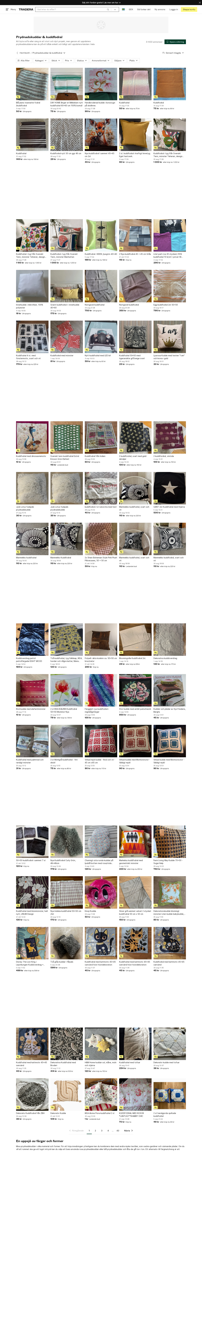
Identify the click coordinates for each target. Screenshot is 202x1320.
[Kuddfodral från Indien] (101, 437)
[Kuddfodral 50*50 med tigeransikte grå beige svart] (135, 337)
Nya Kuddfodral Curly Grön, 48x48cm (63, 861)
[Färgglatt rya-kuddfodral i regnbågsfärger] (101, 690)
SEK (131, 9)
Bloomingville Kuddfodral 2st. (132, 658)
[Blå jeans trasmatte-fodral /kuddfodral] (32, 84)
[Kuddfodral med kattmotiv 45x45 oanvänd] (169, 943)
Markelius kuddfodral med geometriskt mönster (131, 861)
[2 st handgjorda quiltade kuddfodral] (169, 1094)
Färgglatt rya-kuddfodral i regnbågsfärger (97, 710)
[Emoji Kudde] (101, 892)
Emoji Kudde (90, 911)
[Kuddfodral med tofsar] (135, 1044)
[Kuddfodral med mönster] (66, 337)
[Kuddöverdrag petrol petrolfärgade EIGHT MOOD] (32, 639)
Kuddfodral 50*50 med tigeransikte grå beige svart (132, 357)
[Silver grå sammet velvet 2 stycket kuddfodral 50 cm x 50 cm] (135, 892)
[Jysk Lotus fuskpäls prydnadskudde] (32, 488)
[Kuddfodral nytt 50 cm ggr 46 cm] (66, 135)
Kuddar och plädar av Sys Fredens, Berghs (169, 710)
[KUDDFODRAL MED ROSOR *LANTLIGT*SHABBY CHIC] (135, 1094)
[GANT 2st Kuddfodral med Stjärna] (169, 488)
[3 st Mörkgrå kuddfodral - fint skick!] (66, 741)
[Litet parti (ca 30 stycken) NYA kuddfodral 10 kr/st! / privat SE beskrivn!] (169, 235)
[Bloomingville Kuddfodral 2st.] (135, 639)
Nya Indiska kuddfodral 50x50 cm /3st (65, 912)
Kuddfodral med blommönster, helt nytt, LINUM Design (32, 912)
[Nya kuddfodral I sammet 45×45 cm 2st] (101, 135)
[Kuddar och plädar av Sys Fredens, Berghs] (169, 690)
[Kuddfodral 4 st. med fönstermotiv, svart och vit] (32, 337)
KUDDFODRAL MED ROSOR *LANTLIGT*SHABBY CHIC (131, 1114)
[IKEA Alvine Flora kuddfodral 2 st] (101, 1094)
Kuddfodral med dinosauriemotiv (31, 456)
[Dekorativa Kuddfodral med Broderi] (66, 1044)
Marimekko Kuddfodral (60, 557)
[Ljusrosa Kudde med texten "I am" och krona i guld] (169, 337)
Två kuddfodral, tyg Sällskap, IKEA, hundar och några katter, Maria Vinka (66, 660)
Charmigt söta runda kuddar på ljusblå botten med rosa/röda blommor (99, 862)
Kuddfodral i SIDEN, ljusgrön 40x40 (101, 254)
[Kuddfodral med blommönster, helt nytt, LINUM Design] (32, 892)
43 (118, 1130)
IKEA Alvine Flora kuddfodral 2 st (99, 1113)
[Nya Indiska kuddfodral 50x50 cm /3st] (66, 892)
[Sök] (108, 9)
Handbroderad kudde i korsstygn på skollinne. (100, 104)
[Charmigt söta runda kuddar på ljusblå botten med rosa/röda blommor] (101, 841)
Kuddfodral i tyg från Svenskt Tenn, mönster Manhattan (64, 255)
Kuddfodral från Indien (95, 456)
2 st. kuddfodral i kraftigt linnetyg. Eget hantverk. (135, 154)
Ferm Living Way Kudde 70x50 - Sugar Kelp (168, 861)
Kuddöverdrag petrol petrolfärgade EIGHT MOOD (29, 659)
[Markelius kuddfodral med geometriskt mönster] (135, 841)
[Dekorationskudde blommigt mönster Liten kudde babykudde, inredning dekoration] (169, 892)
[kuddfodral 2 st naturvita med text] (101, 488)
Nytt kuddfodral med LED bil (98, 355)
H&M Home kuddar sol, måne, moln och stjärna (100, 1063)
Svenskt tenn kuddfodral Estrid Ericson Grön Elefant (64, 457)
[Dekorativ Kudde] (66, 1094)
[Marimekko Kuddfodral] (66, 539)
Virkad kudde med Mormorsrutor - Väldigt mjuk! (134, 761)
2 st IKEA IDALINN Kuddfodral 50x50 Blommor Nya (63, 710)
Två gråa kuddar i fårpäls (61, 962)
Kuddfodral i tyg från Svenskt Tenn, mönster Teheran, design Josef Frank (167, 155)
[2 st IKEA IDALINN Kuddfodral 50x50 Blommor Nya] (66, 690)
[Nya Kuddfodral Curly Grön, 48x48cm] (66, 841)
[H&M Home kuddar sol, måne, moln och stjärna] (101, 1044)
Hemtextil (25, 53)
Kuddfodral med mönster (61, 355)
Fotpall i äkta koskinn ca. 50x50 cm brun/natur (101, 659)
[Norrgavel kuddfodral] (101, 286)
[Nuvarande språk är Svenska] (123, 9)
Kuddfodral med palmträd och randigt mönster (30, 761)
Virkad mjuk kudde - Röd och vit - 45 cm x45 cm (100, 761)
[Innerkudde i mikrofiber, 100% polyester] (32, 286)
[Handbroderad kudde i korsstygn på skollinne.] (101, 84)
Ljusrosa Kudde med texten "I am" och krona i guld (169, 357)
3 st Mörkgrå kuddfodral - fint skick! (64, 761)
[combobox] (73, 9)
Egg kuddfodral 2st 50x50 (165, 305)
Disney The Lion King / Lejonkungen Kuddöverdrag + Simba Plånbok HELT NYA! (29, 963)
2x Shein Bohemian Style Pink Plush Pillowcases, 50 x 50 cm (101, 559)
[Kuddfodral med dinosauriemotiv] (32, 437)
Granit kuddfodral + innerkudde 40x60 (64, 306)
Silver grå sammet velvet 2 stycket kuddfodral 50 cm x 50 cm (135, 912)
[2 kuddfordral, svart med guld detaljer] (135, 437)
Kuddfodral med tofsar (129, 1062)
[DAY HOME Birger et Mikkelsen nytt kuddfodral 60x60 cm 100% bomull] (66, 84)
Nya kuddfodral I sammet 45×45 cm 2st (99, 154)
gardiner (154, 1146)
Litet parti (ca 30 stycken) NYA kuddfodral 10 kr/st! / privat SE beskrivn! (167, 255)
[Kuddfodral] (135, 84)
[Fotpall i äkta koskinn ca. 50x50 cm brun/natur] (101, 639)
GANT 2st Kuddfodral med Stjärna (169, 507)
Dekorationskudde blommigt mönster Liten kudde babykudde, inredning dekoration (168, 912)
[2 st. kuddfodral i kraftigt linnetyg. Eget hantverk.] (135, 135)
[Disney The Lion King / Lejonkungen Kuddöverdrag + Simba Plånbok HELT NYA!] (32, 943)
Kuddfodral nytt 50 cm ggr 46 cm (65, 153)
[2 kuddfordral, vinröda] (169, 437)
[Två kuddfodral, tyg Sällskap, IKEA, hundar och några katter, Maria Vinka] (66, 639)
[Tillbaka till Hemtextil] (17, 53)
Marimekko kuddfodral (26, 557)
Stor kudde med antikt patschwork (135, 709)
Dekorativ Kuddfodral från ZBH (30, 1113)
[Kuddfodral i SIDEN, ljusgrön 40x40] (101, 235)
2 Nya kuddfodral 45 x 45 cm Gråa (135, 254)
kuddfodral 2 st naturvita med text (101, 507)
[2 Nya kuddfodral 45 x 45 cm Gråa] (135, 235)
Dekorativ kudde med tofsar (166, 1062)
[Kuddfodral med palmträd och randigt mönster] (32, 741)
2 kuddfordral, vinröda (163, 456)
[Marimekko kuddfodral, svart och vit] (135, 488)
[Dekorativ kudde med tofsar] (169, 1044)
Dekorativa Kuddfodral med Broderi (63, 1063)
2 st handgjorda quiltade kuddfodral (164, 1114)
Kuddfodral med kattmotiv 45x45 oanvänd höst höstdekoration (100, 963)
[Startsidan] (26, 9)
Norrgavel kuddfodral (94, 305)
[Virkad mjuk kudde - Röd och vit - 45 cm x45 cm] (101, 741)
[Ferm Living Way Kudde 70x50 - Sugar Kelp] (169, 841)
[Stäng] (200, 2)
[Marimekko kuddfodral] (32, 539)
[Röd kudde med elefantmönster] (32, 690)
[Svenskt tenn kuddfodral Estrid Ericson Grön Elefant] (66, 437)
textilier (134, 1146)
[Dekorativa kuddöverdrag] (169, 639)
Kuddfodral (124, 102)
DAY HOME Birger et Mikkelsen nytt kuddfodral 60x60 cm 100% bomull (66, 104)
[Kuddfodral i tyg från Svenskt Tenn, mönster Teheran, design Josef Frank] (169, 135)
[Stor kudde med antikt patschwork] (135, 690)
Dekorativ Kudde (58, 1113)
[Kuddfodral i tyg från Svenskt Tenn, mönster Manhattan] (66, 235)
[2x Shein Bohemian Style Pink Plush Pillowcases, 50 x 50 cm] (101, 539)
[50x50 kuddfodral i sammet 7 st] (32, 841)
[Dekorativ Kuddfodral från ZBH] (32, 1094)
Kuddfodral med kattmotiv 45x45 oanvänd (168, 963)
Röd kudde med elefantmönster (30, 709)
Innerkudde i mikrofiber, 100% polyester (29, 306)
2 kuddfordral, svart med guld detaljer (132, 457)
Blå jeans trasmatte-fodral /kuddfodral (28, 104)
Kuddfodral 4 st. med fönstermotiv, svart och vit (28, 357)
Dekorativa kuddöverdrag (165, 658)
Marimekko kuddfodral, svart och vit (134, 508)
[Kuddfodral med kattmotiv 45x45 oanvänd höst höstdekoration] (101, 943)
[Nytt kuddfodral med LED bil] (101, 337)
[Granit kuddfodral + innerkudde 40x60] (66, 286)
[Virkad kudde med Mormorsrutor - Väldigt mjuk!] (135, 741)
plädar (174, 1146)
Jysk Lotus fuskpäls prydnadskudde (25, 508)
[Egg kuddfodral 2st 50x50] (169, 286)
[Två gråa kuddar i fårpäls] (66, 943)
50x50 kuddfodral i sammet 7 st (31, 860)
